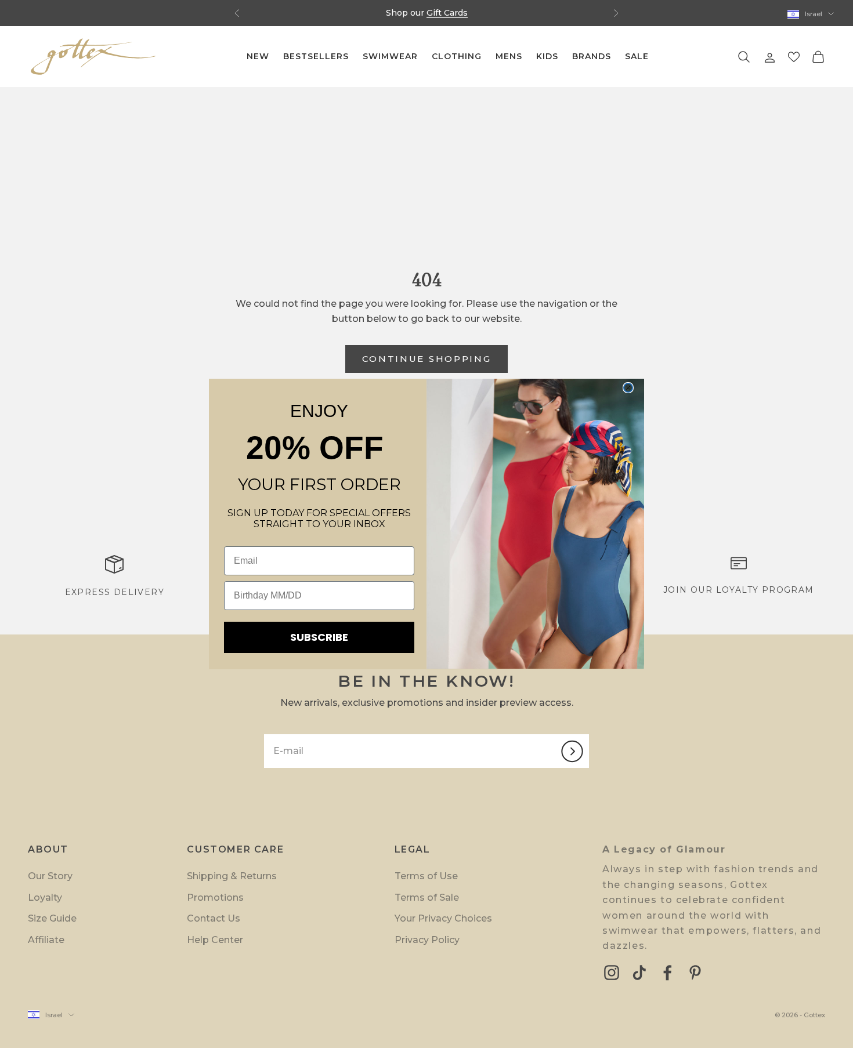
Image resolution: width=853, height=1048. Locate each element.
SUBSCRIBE (319, 637)
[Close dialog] (628, 387)
